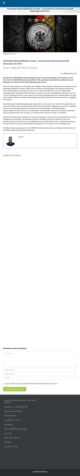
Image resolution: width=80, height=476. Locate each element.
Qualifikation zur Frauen (12, 420)
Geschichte (8, 433)
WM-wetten (8, 442)
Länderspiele (8, 424)
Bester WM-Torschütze (11, 438)
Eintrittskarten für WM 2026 (13, 411)
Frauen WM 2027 (10, 416)
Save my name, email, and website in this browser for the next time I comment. (32, 383)
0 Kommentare (33, 68)
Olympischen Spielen (11, 446)
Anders (8, 68)
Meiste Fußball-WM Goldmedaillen (15, 429)
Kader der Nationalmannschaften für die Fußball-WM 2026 (20, 401)
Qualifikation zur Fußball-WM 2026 (15, 407)
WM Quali (25, 68)
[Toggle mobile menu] (76, 4)
